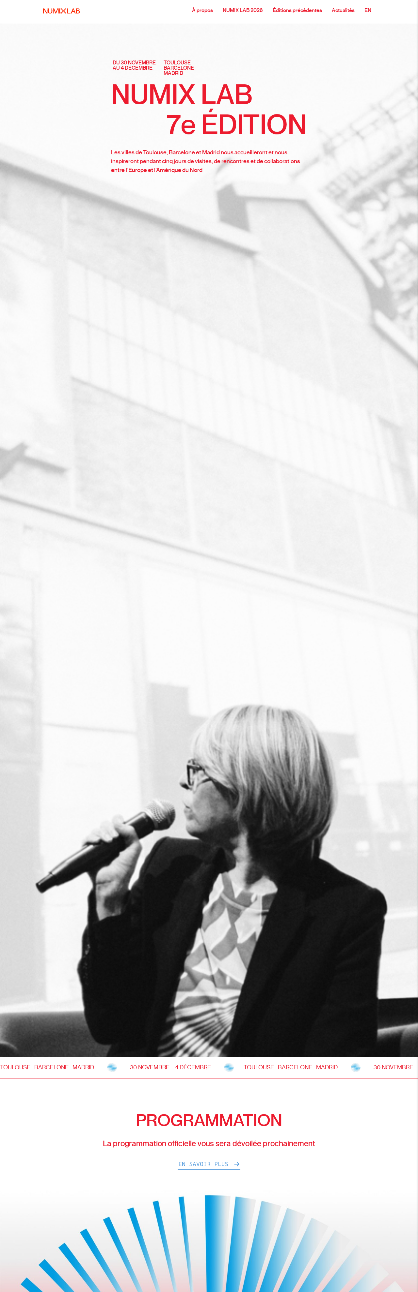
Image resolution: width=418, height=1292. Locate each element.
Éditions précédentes (297, 10)
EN (367, 10)
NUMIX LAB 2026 (243, 10)
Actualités (343, 10)
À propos (202, 10)
